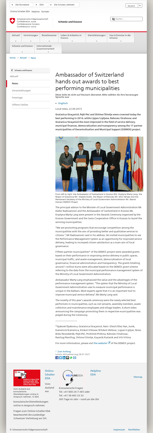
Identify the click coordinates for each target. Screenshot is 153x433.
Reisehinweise (49, 35)
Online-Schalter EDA (50, 374)
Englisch (63, 103)
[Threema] (68, 357)
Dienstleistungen (96, 35)
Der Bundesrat (22, 5)
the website (100, 343)
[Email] (74, 357)
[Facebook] (57, 357)
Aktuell (16, 35)
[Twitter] (61, 357)
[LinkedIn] (64, 357)
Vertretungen (31, 35)
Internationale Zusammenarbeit (45, 47)
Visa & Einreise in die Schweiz (120, 36)
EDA (42, 5)
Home (12, 58)
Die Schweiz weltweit (64, 5)
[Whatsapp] (71, 357)
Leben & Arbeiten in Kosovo (71, 36)
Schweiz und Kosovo (22, 45)
